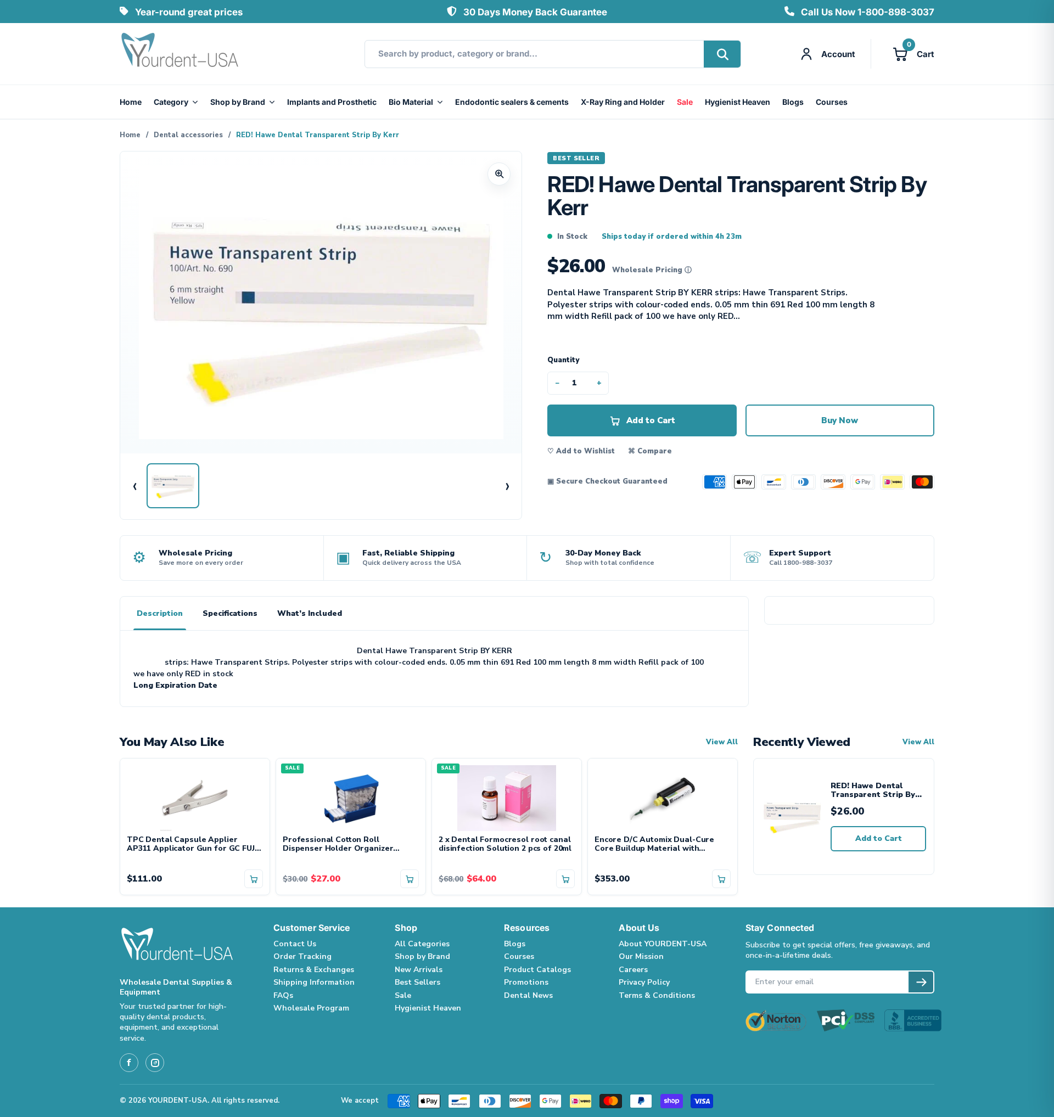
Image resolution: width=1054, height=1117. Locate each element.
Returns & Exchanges (313, 969)
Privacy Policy (644, 982)
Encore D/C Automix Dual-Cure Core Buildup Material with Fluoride (654, 844)
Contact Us (294, 944)
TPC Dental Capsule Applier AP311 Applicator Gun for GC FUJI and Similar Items (192, 844)
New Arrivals (418, 969)
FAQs (283, 995)
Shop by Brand (237, 101)
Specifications (230, 613)
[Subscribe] (921, 982)
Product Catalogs (537, 969)
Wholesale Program (311, 1008)
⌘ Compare (650, 451)
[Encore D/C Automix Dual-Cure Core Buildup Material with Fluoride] (662, 797)
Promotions (526, 982)
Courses (832, 101)
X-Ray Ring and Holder (623, 101)
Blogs (793, 101)
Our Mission (641, 956)
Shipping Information (314, 982)
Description (160, 613)
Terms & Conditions (657, 995)
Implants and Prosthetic (332, 101)
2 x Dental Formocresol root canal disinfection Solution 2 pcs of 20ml (505, 844)
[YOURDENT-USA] (180, 53)
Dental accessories (188, 135)
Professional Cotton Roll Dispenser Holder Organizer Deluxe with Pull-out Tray (338, 844)
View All (722, 742)
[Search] (722, 54)
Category (171, 101)
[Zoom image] (499, 174)
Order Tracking (302, 956)
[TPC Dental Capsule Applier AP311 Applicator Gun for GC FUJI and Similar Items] (195, 797)
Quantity (563, 360)
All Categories (422, 944)
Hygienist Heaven (737, 101)
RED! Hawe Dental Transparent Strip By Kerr (873, 791)
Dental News (528, 995)
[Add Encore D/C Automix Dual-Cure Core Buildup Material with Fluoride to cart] (721, 878)
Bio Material (411, 101)
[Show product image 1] (173, 485)
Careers (633, 969)
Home (131, 101)
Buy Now (839, 420)
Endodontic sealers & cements (512, 101)
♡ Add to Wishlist (581, 451)
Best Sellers (417, 982)
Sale (685, 101)
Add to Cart (878, 838)
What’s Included (309, 613)
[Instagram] (154, 1062)
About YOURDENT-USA (663, 944)
